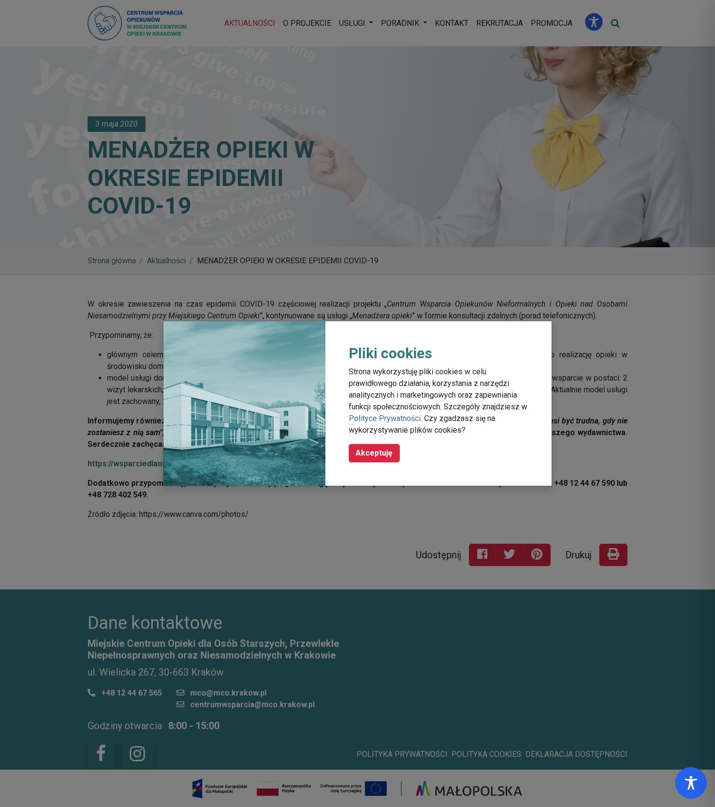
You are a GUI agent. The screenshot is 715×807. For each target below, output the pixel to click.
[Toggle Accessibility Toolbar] (691, 783)
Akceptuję (374, 453)
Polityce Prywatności (385, 418)
